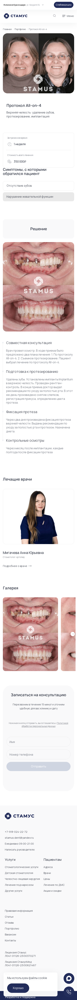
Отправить (38, 766)
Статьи (9, 916)
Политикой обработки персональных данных (45, 725)
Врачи (47, 873)
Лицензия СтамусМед (20, 963)
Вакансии (10, 934)
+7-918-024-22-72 (16, 831)
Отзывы (9, 922)
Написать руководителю (20, 849)
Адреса (48, 867)
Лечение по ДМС (54, 885)
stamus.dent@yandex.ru (19, 837)
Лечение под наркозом (19, 885)
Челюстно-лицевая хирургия (22, 879)
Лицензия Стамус (20, 954)
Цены (47, 879)
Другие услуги (13, 890)
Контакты (10, 940)
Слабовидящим (63, 4)
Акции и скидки (52, 890)
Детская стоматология (19, 873)
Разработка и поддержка (20, 997)
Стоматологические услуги (21, 867)
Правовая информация (19, 910)
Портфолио (20, 29)
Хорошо (18, 988)
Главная (7, 29)
